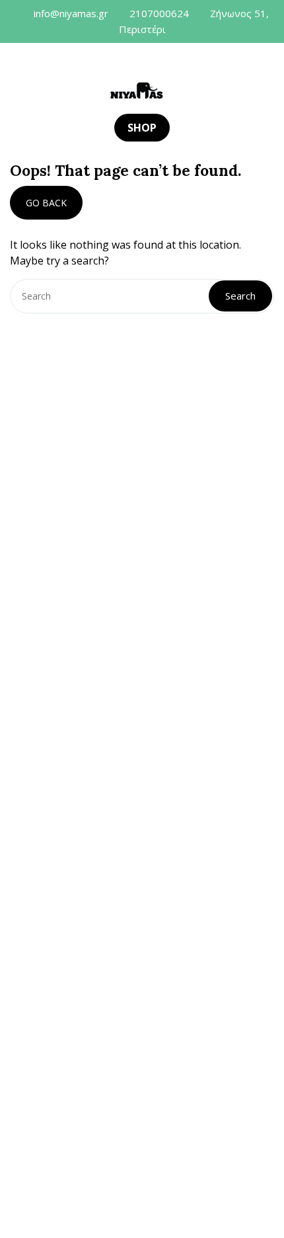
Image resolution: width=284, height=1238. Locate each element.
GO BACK (46, 202)
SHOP (142, 127)
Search (240, 295)
